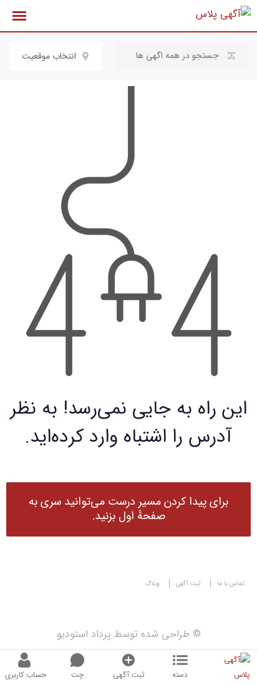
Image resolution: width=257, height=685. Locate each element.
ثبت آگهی (188, 583)
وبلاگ (152, 583)
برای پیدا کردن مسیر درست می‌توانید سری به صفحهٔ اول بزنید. (128, 509)
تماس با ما (231, 583)
